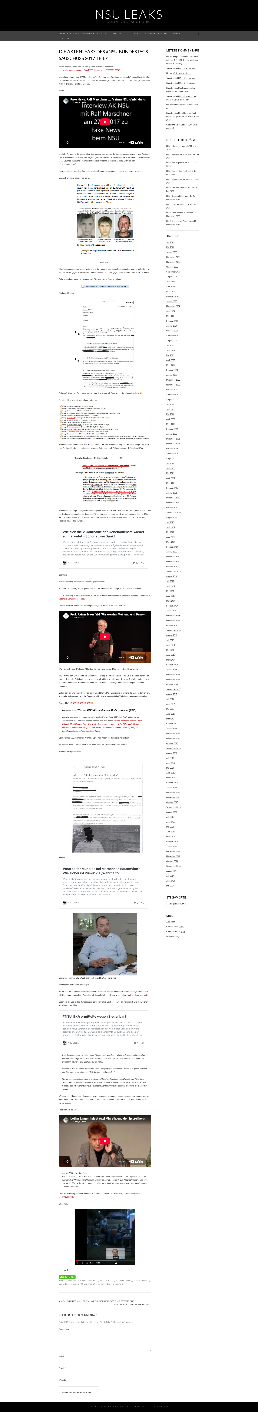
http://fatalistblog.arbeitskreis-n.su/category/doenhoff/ (82, 582)
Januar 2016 (171, 787)
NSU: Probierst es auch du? (178, 179)
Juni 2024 (170, 311)
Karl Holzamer (103, 724)
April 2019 (170, 596)
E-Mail (62, 1368)
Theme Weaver (160, 1407)
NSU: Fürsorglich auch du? (178, 146)
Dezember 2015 (173, 792)
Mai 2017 (170, 709)
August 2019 (171, 576)
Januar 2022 (171, 434)
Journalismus (73, 1280)
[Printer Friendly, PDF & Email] (67, 1277)
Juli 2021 (170, 463)
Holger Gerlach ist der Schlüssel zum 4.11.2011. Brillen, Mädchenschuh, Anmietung (182, 60)
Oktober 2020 (172, 507)
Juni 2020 (170, 527)
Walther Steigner (82, 727)
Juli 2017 (170, 699)
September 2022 (173, 395)
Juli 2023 (170, 345)
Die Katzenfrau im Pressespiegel (180, 221)
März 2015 (170, 837)
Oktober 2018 (172, 625)
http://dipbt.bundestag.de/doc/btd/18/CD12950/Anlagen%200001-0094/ (89, 70)
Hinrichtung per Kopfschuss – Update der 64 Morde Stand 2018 (182, 116)
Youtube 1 (119, 33)
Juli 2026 (170, 242)
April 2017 (170, 714)
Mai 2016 (170, 768)
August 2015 (171, 812)
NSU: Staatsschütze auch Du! (179, 196)
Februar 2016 (172, 783)
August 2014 (171, 871)
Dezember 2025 (173, 257)
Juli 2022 (170, 404)
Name (62, 1356)
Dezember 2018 (173, 616)
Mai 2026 (170, 247)
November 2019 (173, 562)
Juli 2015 (170, 817)
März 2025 (170, 291)
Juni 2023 (170, 350)
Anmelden (170, 922)
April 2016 (170, 773)
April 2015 (170, 832)
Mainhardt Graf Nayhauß (121, 724)
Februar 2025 (172, 296)
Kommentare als (175, 932)
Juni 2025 (170, 282)
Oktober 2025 (172, 267)
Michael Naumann (121, 721)
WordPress (122, 1407)
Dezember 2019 (173, 557)
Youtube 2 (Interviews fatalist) (149, 33)
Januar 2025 (171, 301)
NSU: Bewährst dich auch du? (179, 154)
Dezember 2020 (173, 498)
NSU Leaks (129, 14)
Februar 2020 (172, 547)
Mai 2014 (170, 886)
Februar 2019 (172, 606)
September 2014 (173, 866)
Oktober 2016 (172, 743)
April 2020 (170, 537)
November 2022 (173, 385)
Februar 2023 (172, 370)
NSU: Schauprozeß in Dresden (179, 213)
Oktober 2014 (172, 861)
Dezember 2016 (173, 733)
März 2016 (170, 778)
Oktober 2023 (172, 331)
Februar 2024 (172, 321)
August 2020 (171, 517)
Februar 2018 (172, 665)
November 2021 (173, 444)
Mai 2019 (170, 591)
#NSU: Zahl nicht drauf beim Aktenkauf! (132, 1304)
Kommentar (64, 1329)
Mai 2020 (170, 532)
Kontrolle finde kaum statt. (138, 995)
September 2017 (173, 689)
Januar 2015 (171, 846)
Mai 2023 (170, 355)
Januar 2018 (171, 670)
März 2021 (170, 483)
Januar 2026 (171, 252)
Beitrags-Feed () (175, 927)
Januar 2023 (171, 375)
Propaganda (98, 1280)
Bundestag (145, 1280)
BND (138, 1280)
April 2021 (170, 478)
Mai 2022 (170, 414)
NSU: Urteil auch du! (187, 68)
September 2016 (173, 748)
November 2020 (173, 503)
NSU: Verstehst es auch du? (178, 171)
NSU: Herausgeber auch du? (178, 163)
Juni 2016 (170, 763)
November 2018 (173, 620)
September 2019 (173, 571)
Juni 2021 (170, 468)
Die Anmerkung (172, 105)
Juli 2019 (170, 581)
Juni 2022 (170, 409)
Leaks (61, 1284)
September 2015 (173, 807)
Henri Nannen (76, 724)
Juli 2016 (170, 758)
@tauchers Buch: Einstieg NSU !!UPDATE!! (83, 33)
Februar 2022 (172, 429)
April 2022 (170, 419)
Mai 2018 (170, 650)
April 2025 (170, 286)
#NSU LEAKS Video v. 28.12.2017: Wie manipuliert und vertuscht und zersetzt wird (96, 1301)
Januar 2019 (171, 611)
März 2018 (170, 660)
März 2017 (170, 719)
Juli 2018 (170, 640)
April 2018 (170, 655)
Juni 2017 (170, 704)
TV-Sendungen (111, 1280)
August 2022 (171, 399)
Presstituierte (86, 1280)
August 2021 (171, 458)
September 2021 (173, 453)
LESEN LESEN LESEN (80, 703)
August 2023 (171, 340)
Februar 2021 (172, 488)
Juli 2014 (170, 876)
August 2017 (171, 694)
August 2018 (171, 635)
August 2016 (171, 753)
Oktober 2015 (172, 802)
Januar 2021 (171, 493)
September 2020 (173, 512)
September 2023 (173, 336)
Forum (177, 33)
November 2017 (173, 679)
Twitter (65, 39)
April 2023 (170, 360)
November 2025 (173, 262)
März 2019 (170, 601)
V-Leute (121, 1280)
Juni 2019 (170, 586)
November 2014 (173, 856)
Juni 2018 (170, 645)
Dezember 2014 (173, 851)
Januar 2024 (171, 326)
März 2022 (170, 424)
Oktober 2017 (172, 684)
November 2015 (173, 797)
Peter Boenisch (89, 724)
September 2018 (173, 630)
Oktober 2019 (172, 566)
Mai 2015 (170, 827)
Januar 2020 (171, 552)
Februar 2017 (172, 724)
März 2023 (170, 365)
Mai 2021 (170, 473)
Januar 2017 (171, 729)
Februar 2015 (172, 841)
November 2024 (173, 306)
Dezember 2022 (173, 380)
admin (103, 1284)
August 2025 (171, 277)
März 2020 (170, 542)
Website (62, 1380)
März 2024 (170, 316)
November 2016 (173, 738)
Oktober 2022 (172, 390)
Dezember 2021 (173, 439)
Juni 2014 (170, 881)
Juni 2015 (170, 822)
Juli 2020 (170, 522)
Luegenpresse (71, 1284)
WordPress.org (172, 936)
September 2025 (173, 272)
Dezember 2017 (173, 674)
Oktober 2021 (172, 449)
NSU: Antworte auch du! (176, 188)
